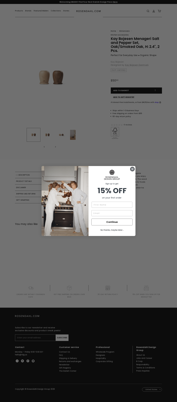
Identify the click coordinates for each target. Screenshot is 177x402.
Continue (112, 222)
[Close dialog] (132, 169)
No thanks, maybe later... (112, 230)
